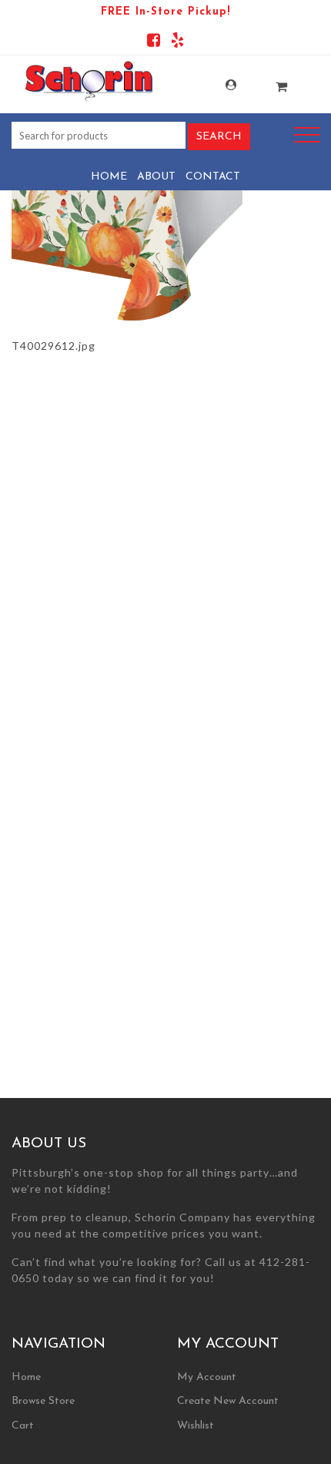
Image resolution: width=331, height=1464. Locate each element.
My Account (214, 85)
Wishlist (195, 1426)
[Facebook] (153, 43)
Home (109, 177)
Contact (213, 177)
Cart (23, 1426)
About (156, 177)
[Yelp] (177, 43)
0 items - (265, 82)
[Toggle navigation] (307, 135)
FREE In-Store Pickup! (165, 12)
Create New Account (228, 1401)
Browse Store (43, 1401)
